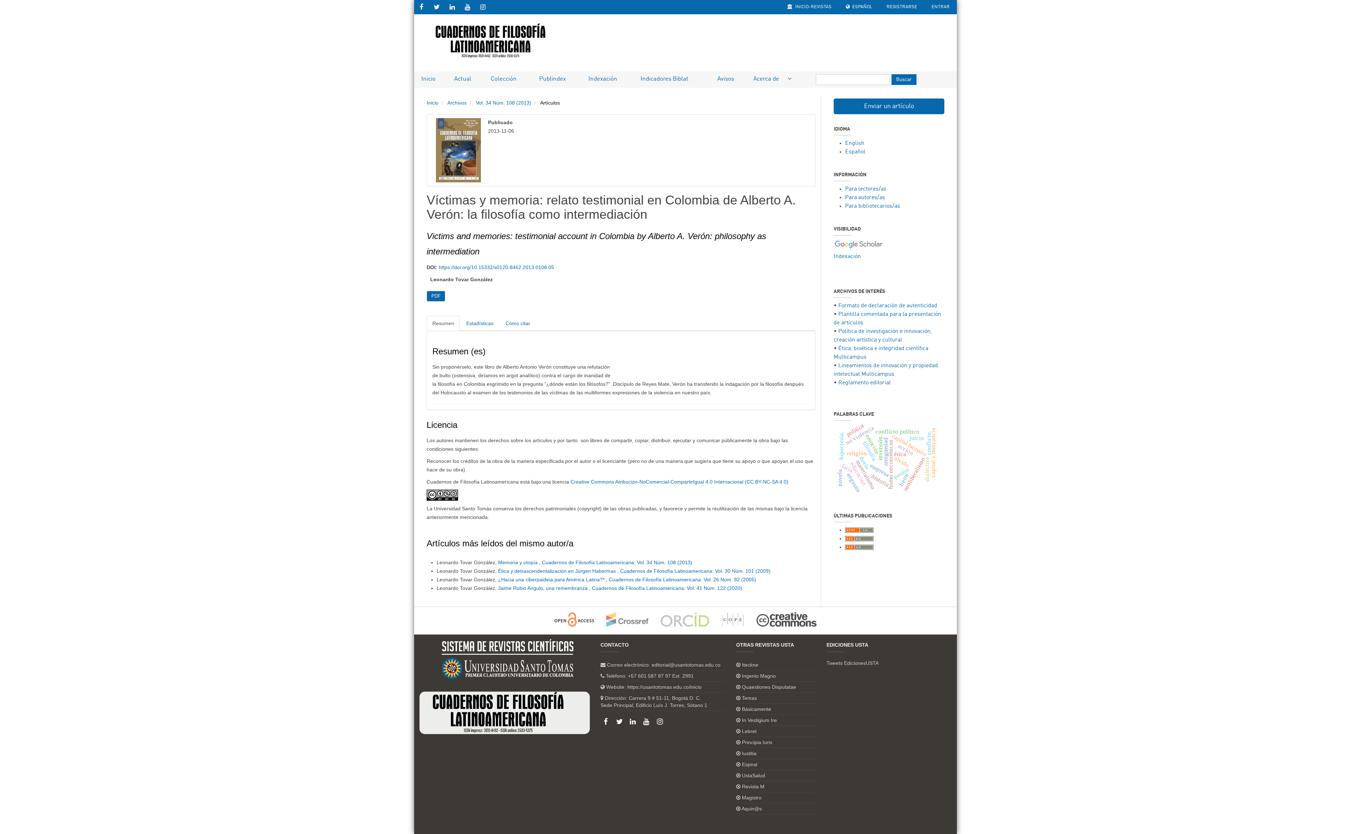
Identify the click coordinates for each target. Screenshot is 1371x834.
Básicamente (756, 709)
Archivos (457, 103)
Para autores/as (865, 198)
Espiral (749, 764)
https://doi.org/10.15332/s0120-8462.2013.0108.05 (496, 267)
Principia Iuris (757, 742)
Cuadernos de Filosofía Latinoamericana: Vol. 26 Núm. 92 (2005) (682, 579)
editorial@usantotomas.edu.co (686, 665)
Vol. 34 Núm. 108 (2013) (503, 103)
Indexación (602, 79)
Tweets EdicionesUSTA (853, 663)
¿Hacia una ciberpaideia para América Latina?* (552, 579)
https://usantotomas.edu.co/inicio (664, 687)
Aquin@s (752, 809)
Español (861, 7)
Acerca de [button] (766, 79)
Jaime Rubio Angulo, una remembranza (543, 588)
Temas (749, 698)
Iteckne (750, 665)
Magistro (752, 797)
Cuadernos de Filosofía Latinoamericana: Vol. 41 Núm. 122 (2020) (667, 588)
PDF (436, 296)
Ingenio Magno (759, 676)
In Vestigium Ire (759, 720)
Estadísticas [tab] (479, 323)
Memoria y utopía (518, 562)
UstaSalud (753, 775)
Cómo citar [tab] (518, 323)
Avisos (725, 79)
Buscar (904, 79)
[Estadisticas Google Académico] (859, 244)
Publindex (552, 79)
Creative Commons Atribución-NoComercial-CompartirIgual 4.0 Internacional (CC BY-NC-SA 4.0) (679, 482)
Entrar (940, 7)
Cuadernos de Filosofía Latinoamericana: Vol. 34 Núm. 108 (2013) (617, 562)
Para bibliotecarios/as (872, 206)
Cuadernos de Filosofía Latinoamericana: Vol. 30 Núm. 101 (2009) (695, 571)
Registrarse (902, 7)
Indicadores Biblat (664, 79)
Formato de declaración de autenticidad (887, 306)
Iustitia (749, 753)
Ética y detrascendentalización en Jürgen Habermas (557, 571)
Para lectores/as (866, 189)
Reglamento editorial (864, 383)
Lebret (749, 731)
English (854, 143)
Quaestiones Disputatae (769, 687)
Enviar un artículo (889, 106)
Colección (504, 79)
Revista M (753, 786)
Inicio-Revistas (813, 7)
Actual (462, 79)
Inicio (428, 79)
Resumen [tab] (443, 323)
